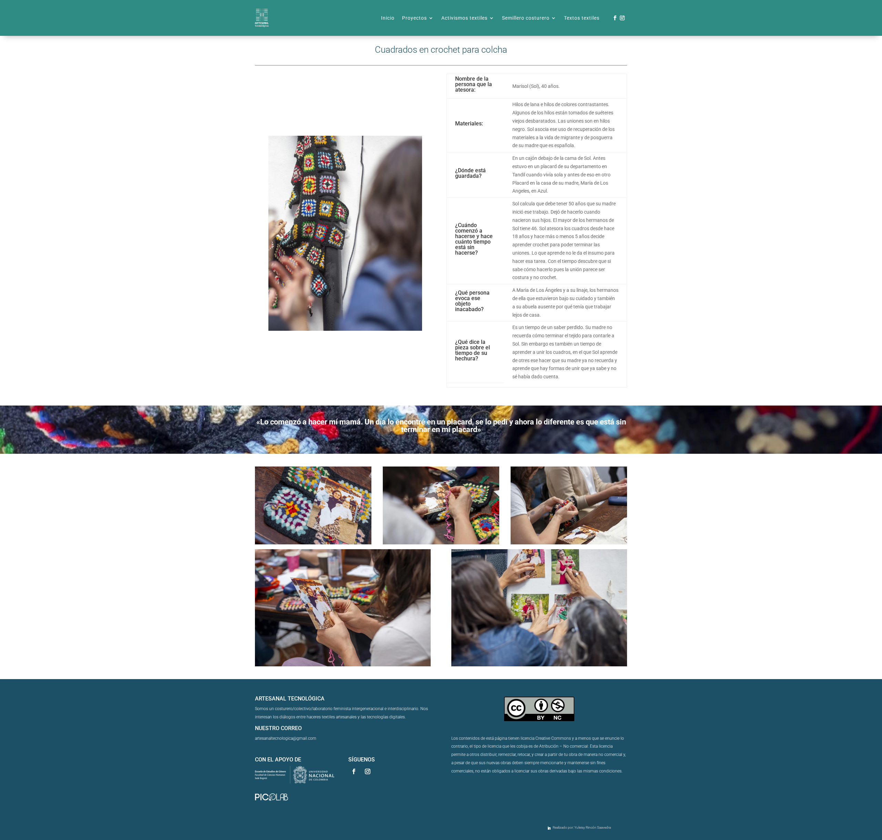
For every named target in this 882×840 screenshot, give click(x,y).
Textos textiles (581, 18)
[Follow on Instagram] (622, 18)
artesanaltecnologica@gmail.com (285, 738)
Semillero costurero (526, 18)
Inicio (387, 18)
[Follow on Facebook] (615, 18)
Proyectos (414, 18)
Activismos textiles (464, 18)
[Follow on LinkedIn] (549, 828)
